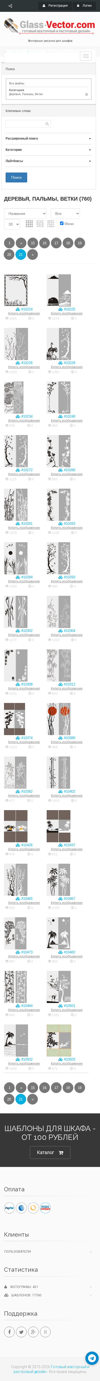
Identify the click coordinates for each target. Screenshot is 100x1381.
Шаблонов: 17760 (25, 1295)
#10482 (69, 952)
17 (56, 243)
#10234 (26, 416)
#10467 (69, 899)
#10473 (26, 952)
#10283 (69, 524)
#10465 (26, 899)
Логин (87, 6)
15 (33, 243)
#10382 (26, 791)
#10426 (26, 845)
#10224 (26, 309)
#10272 (26, 470)
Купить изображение (24, 313)
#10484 (26, 1006)
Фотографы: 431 (22, 1287)
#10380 (69, 738)
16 (44, 243)
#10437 (69, 845)
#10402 (69, 791)
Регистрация (58, 6)
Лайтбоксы (14, 161)
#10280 (69, 470)
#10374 (26, 738)
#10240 (69, 416)
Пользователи (17, 1251)
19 (80, 243)
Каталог (45, 1152)
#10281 (26, 524)
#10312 (69, 684)
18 (68, 243)
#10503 (69, 1059)
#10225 (69, 309)
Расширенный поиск (22, 138)
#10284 (26, 577)
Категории (14, 150)
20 (9, 255)
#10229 (69, 363)
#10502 (26, 1059)
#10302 (26, 631)
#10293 (69, 577)
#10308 (26, 684)
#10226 (26, 363)
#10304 (69, 631)
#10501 (69, 1006)
